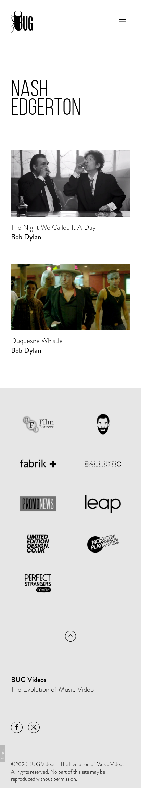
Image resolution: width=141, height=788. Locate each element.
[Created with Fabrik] (2, 753)
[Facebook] (17, 727)
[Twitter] (34, 727)
